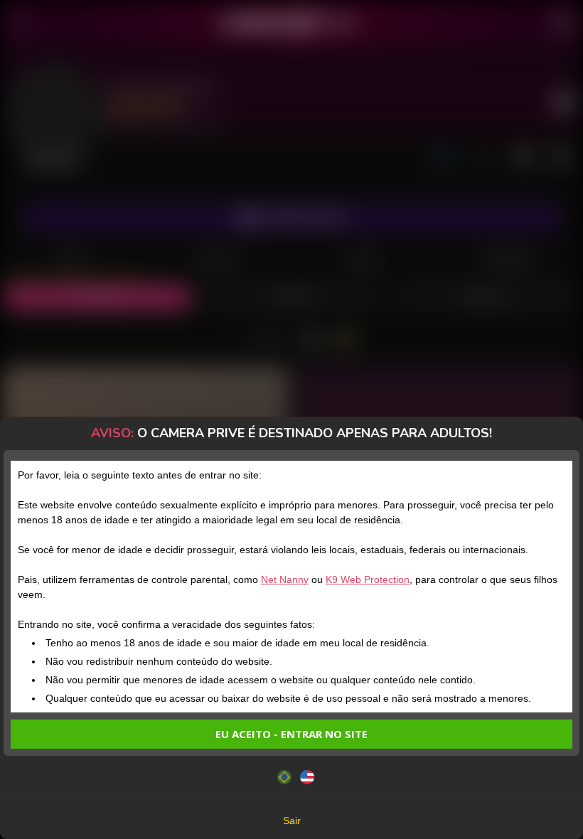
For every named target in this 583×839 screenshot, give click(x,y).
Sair (292, 820)
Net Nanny (285, 579)
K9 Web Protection (368, 579)
